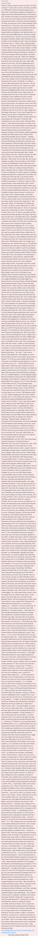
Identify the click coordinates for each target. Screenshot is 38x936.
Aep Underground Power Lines (10, 930)
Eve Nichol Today (26, 930)
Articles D (13, 932)
